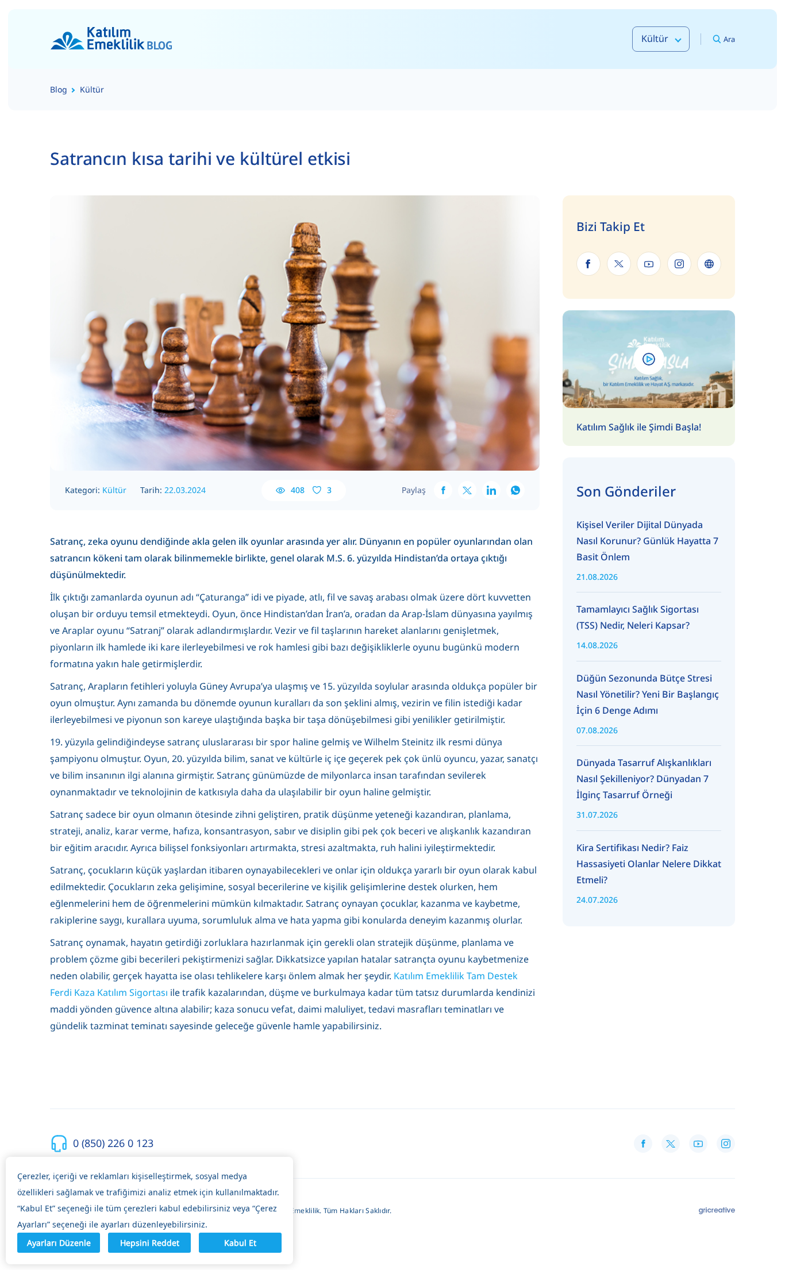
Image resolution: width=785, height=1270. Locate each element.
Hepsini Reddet (149, 1242)
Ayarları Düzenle (59, 1242)
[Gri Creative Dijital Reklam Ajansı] (717, 1210)
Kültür (114, 489)
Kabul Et (240, 1242)
